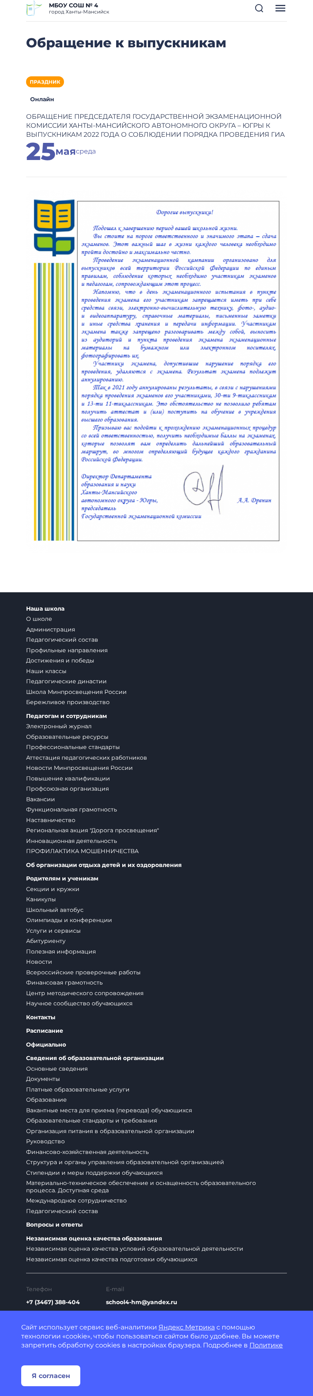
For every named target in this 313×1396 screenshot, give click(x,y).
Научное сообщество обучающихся (79, 1003)
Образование (46, 1099)
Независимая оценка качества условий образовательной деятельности (134, 1248)
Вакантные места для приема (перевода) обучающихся (109, 1110)
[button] (259, 8)
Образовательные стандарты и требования (91, 1120)
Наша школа (45, 608)
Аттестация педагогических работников (86, 757)
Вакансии (40, 799)
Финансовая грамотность (64, 982)
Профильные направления (67, 650)
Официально (46, 1044)
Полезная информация (61, 951)
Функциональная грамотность (71, 809)
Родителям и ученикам (62, 878)
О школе (39, 618)
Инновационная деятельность (71, 841)
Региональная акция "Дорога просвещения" (92, 830)
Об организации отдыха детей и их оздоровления (104, 865)
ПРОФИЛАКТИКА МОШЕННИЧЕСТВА (82, 851)
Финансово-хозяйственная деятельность (87, 1152)
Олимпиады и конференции (69, 920)
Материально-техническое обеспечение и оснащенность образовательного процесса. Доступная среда (141, 1186)
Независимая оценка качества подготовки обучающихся (111, 1259)
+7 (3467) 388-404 (53, 1302)
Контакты (40, 1017)
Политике (266, 1345)
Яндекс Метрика (187, 1327)
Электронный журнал (59, 726)
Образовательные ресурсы (67, 736)
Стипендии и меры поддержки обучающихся (94, 1172)
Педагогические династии (66, 681)
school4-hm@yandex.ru (141, 1302)
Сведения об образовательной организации (95, 1058)
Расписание (44, 1030)
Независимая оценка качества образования (94, 1238)
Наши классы (46, 671)
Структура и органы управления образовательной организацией (125, 1162)
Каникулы (41, 899)
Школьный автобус (55, 910)
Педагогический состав (62, 639)
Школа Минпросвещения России (76, 692)
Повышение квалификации (68, 778)
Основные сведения (57, 1068)
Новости (39, 961)
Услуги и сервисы (53, 930)
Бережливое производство (68, 702)
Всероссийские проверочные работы (83, 972)
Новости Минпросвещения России (79, 767)
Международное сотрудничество (76, 1200)
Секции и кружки (52, 889)
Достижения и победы (60, 660)
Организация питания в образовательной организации (110, 1131)
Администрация (50, 629)
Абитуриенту (46, 941)
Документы (43, 1079)
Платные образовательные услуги (78, 1089)
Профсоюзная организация (67, 788)
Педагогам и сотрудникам (66, 716)
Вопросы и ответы (54, 1224)
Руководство (45, 1141)
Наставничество (50, 820)
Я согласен (51, 1376)
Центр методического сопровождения (84, 993)
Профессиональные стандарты (73, 747)
